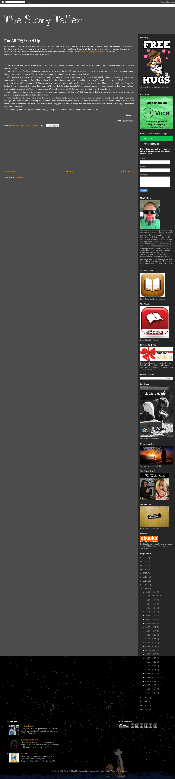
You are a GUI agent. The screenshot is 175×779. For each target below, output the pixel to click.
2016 (145, 577)
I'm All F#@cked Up (22, 41)
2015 (145, 581)
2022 (145, 566)
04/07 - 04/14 (151, 666)
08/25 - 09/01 (151, 627)
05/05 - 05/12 (151, 662)
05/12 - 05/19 (151, 658)
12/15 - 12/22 (151, 600)
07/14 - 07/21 (151, 647)
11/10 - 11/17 (151, 608)
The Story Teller (43, 19)
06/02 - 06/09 (151, 654)
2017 (145, 573)
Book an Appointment (151, 139)
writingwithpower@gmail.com (91, 52)
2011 (145, 702)
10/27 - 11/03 (151, 616)
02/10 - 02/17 (151, 681)
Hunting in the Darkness (30, 740)
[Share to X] (52, 125)
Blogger (123, 771)
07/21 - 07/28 (151, 643)
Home (69, 171)
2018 (145, 569)
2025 (145, 558)
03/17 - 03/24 (151, 674)
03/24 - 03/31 (151, 670)
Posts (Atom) (20, 177)
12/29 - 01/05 (151, 592)
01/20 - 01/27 (151, 689)
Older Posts (127, 171)
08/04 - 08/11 (151, 639)
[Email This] (47, 125)
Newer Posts (11, 171)
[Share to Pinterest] (57, 125)
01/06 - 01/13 (151, 693)
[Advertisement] (69, 149)
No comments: (32, 125)
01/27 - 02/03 (151, 685)
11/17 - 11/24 (151, 604)
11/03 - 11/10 (151, 612)
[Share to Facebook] (54, 125)
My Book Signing (27, 726)
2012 (145, 698)
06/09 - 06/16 (151, 650)
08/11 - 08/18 (151, 635)
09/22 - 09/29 (151, 623)
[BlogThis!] (49, 125)
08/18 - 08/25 (151, 631)
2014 (145, 585)
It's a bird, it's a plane (29, 754)
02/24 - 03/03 (151, 677)
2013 (145, 589)
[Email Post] (42, 125)
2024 (145, 562)
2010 (145, 705)
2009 (145, 709)
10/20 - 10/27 (151, 619)
